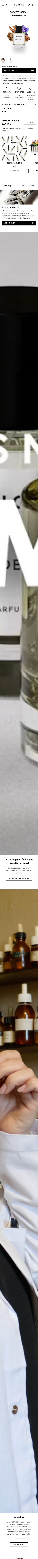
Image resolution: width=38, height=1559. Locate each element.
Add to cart (14, 171)
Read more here (19, 1544)
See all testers (27, 186)
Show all (30, 122)
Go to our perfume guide (19, 878)
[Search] (7, 5)
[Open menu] (3, 5)
